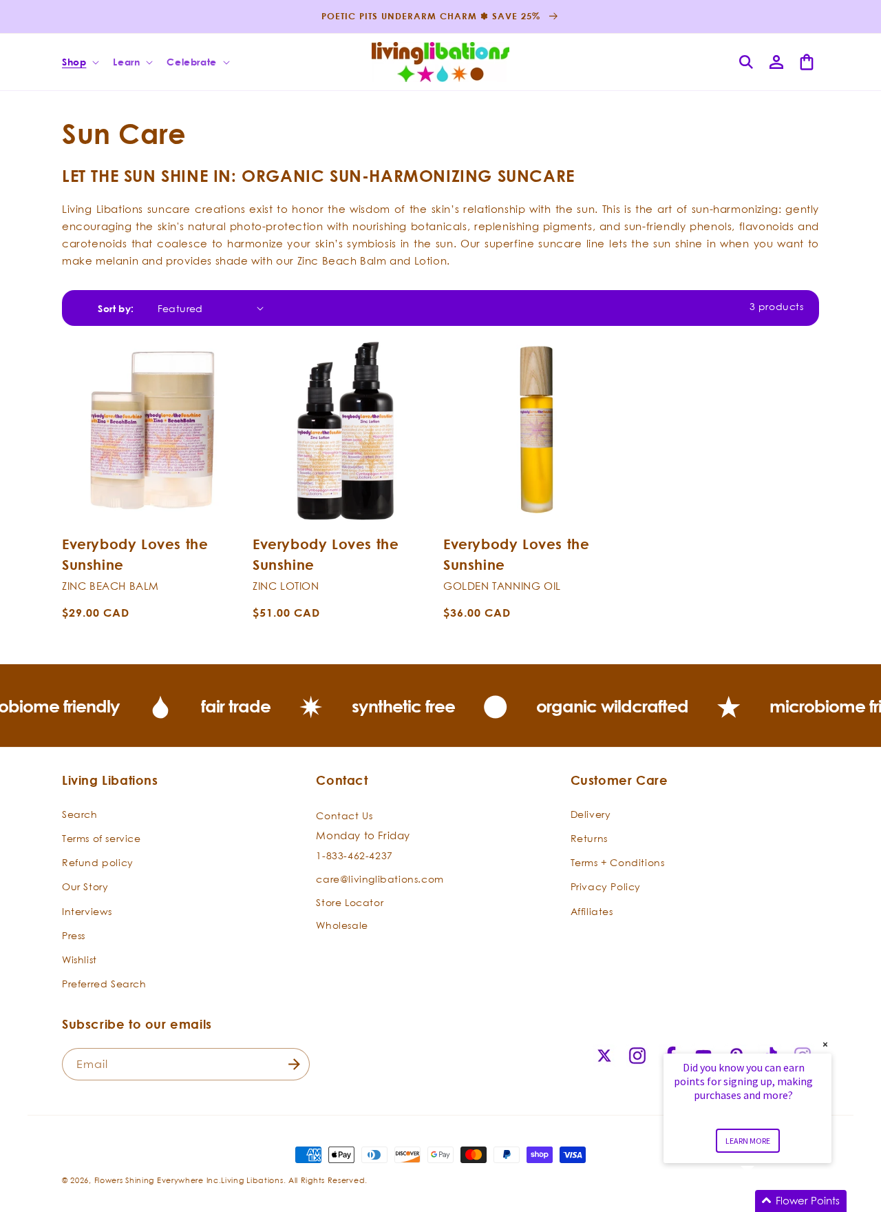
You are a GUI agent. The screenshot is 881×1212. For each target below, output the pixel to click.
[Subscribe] (294, 1064)
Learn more (747, 1141)
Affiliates (592, 911)
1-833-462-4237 (354, 855)
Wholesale (342, 925)
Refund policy (98, 862)
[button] (79, 62)
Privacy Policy (606, 886)
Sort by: (116, 308)
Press (73, 935)
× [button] (825, 1044)
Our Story (85, 886)
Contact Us (344, 815)
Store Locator (349, 902)
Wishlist (79, 959)
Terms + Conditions (618, 862)
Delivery (591, 814)
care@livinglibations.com (379, 879)
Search (80, 814)
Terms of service (101, 838)
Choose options (154, 506)
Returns (589, 838)
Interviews (87, 911)
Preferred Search (104, 983)
